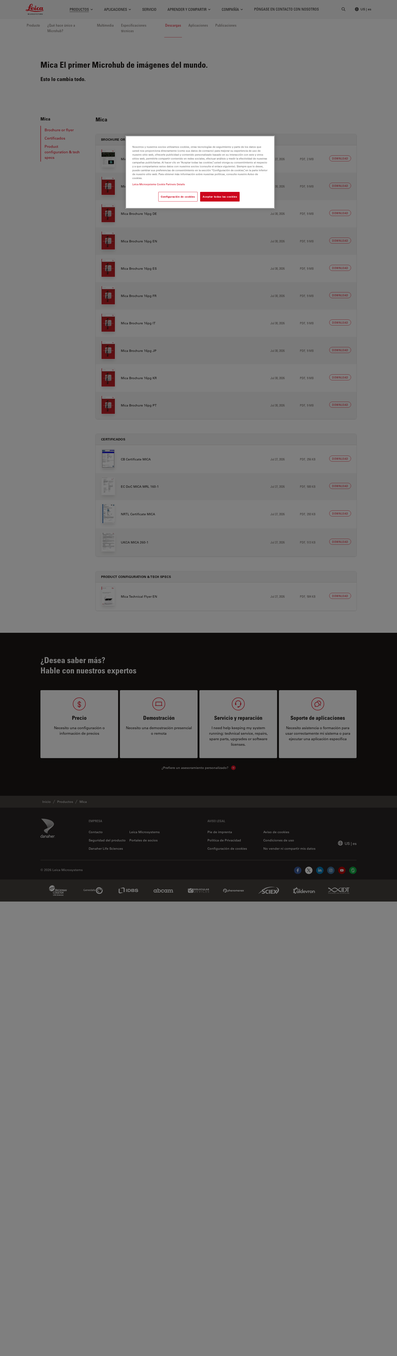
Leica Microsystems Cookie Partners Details (158, 184)
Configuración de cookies (178, 196)
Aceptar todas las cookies (220, 196)
